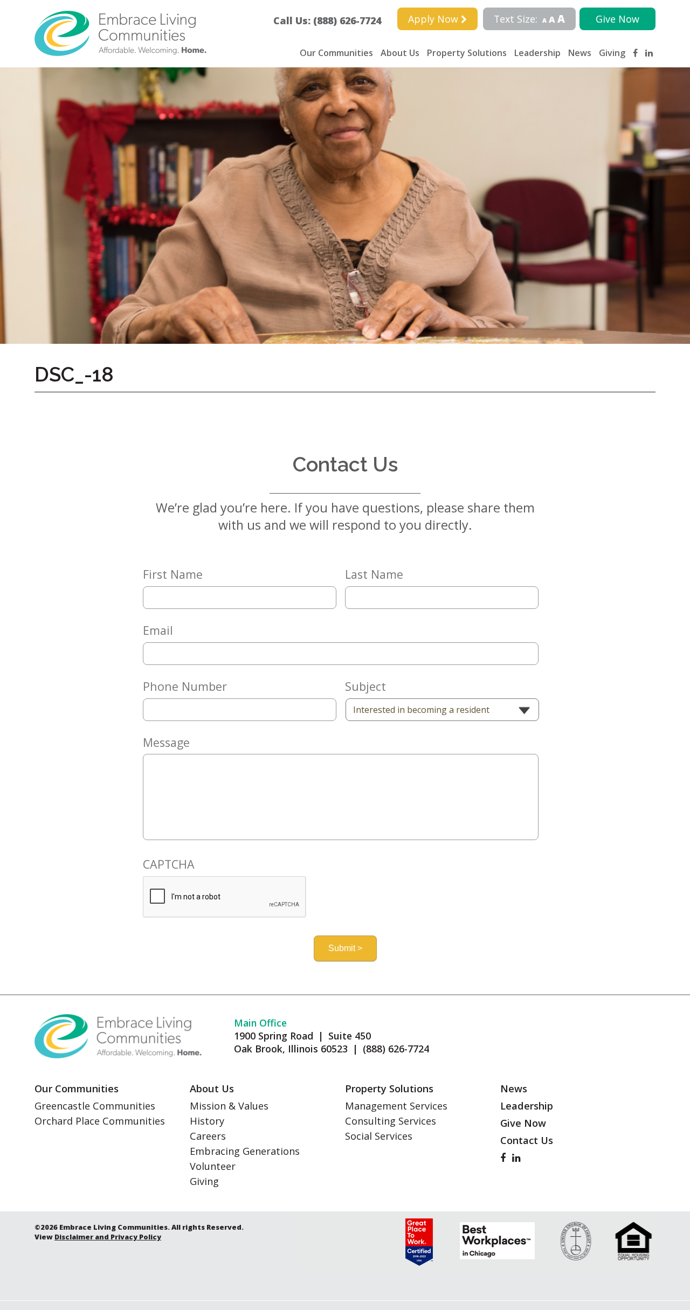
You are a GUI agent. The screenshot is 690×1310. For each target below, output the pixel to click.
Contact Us (526, 1140)
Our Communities (336, 53)
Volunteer (213, 1166)
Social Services (378, 1135)
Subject (365, 686)
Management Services (396, 1105)
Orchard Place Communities (99, 1120)
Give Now (617, 18)
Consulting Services (390, 1120)
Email (158, 630)
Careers (208, 1135)
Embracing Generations (245, 1151)
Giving (612, 53)
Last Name (374, 574)
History (207, 1120)
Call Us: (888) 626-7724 (332, 20)
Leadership (537, 53)
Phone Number (185, 686)
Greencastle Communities (94, 1105)
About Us (400, 53)
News (579, 53)
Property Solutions (467, 53)
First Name (173, 574)
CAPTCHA (169, 864)
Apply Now (434, 18)
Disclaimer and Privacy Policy (107, 1237)
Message (166, 742)
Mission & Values (229, 1105)
